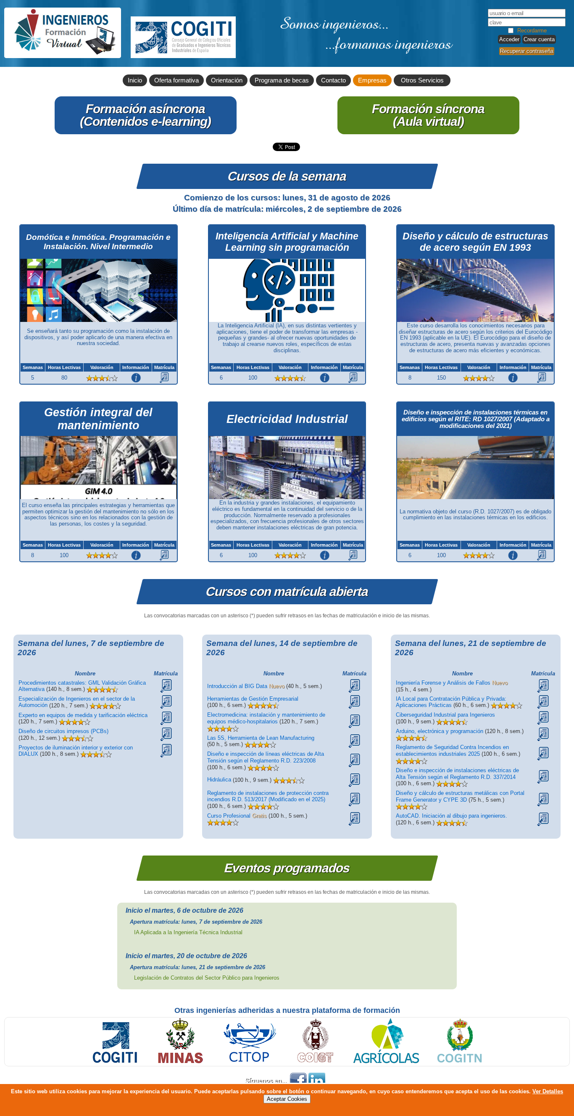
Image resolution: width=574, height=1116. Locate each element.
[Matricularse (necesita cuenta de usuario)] (164, 377)
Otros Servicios (422, 80)
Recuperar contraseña (526, 51)
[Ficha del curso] (136, 377)
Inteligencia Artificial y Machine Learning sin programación (287, 242)
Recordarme (532, 30)
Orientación (226, 80)
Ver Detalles (547, 1091)
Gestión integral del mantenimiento (98, 419)
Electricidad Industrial (287, 419)
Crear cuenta (539, 39)
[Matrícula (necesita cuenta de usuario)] (166, 685)
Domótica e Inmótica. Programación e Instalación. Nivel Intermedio (98, 242)
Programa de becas (282, 80)
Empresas (372, 80)
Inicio (135, 80)
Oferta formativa (176, 80)
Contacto (333, 80)
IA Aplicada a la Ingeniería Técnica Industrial (188, 932)
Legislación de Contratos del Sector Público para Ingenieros (206, 978)
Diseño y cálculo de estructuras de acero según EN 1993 (475, 242)
